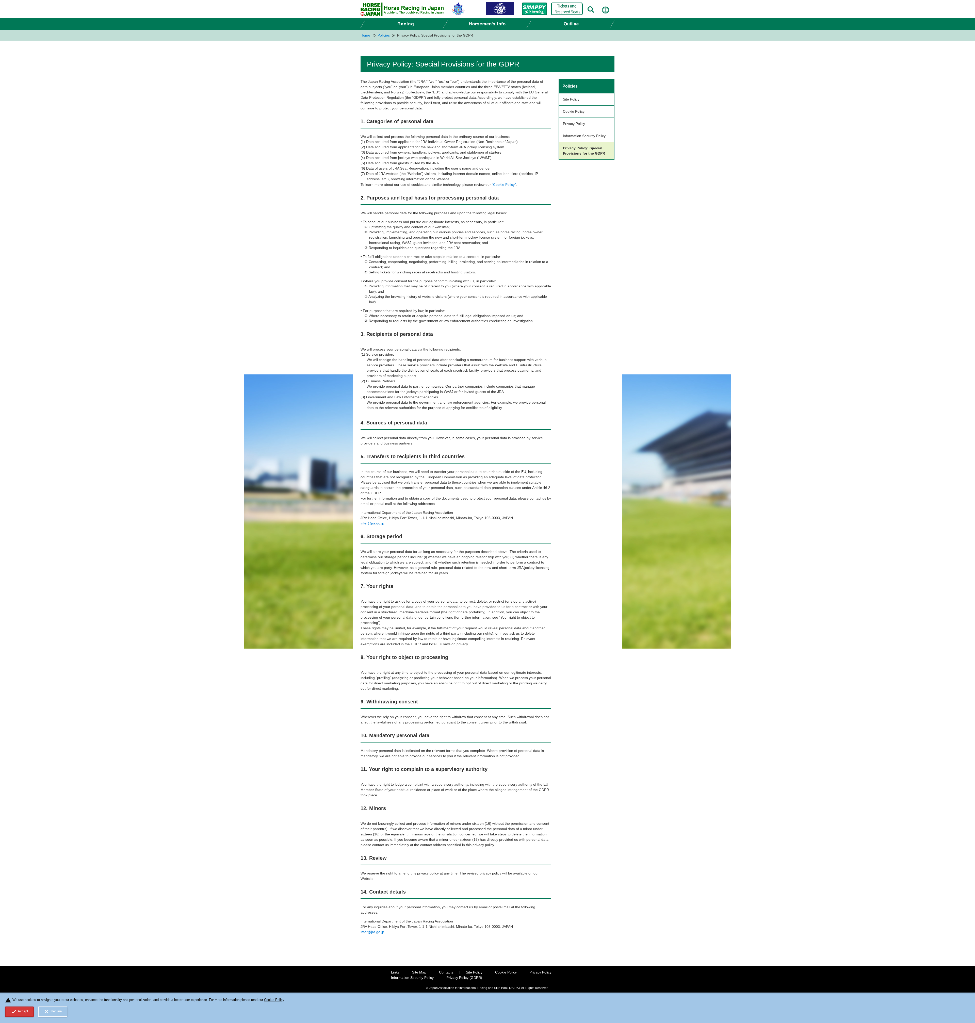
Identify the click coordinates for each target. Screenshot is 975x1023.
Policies (570, 86)
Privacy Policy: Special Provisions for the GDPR (584, 150)
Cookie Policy (573, 111)
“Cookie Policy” (504, 185)
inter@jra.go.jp (372, 523)
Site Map (419, 972)
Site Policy (571, 99)
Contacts (446, 972)
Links (395, 972)
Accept (19, 1012)
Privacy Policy (574, 124)
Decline (52, 1012)
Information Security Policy (584, 136)
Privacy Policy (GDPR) (464, 978)
